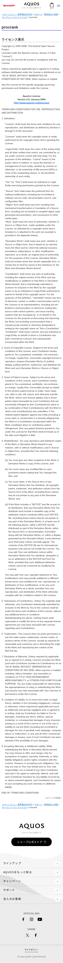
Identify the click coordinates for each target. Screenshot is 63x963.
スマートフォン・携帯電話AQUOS (17, 14)
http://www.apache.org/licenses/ (31, 103)
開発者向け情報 (51, 14)
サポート (38, 14)
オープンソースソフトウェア (14, 17)
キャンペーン (12, 881)
